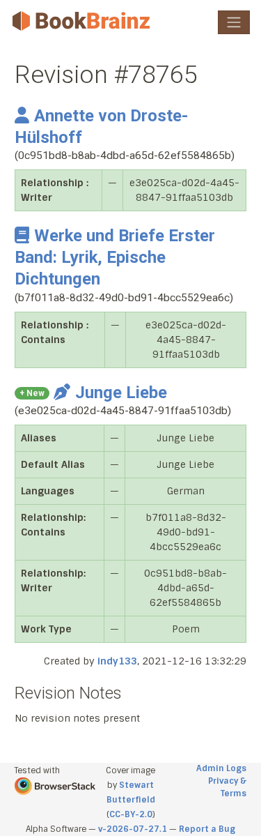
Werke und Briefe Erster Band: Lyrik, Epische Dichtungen (115, 257)
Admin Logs (221, 768)
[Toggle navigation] (234, 22)
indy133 (117, 661)
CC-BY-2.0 (130, 814)
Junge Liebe (121, 392)
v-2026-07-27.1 (132, 829)
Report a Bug (207, 829)
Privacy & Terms (227, 787)
